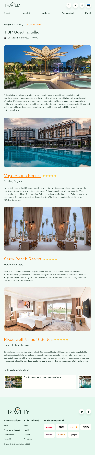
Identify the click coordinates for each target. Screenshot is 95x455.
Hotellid (17, 24)
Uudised (27, 435)
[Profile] (82, 5)
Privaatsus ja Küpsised (12, 430)
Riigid (26, 426)
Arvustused (28, 439)
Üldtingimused (9, 435)
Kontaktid (7, 439)
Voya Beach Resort (22, 176)
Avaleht (7, 24)
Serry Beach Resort (22, 259)
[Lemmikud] (75, 5)
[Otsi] (68, 5)
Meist (6, 426)
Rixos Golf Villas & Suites (28, 339)
